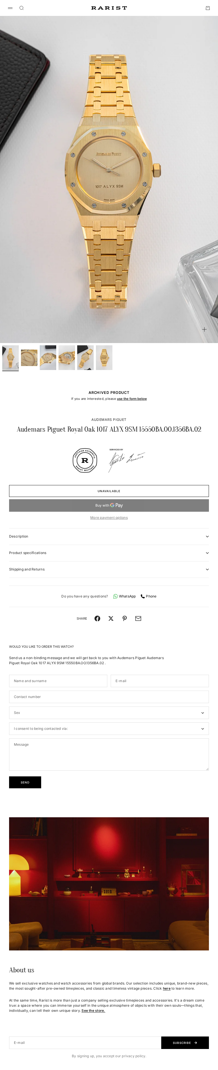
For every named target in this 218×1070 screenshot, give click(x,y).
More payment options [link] (109, 517)
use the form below (132, 399)
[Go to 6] (104, 357)
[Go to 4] (66, 357)
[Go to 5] (85, 357)
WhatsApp (127, 596)
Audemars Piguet (109, 419)
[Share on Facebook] (97, 618)
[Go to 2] (29, 358)
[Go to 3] (48, 357)
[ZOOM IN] (204, 329)
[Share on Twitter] (111, 618)
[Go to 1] (10, 357)
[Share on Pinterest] (124, 618)
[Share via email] (138, 618)
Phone (151, 596)
